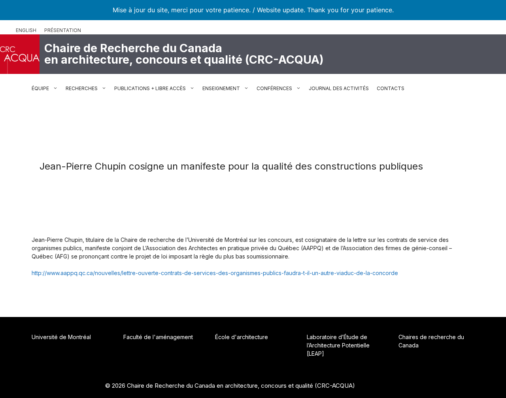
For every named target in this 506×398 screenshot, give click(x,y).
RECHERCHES (82, 88)
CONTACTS (390, 88)
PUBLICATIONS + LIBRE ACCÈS (150, 88)
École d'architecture (241, 337)
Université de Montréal (61, 337)
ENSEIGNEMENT (221, 88)
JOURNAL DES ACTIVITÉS (339, 88)
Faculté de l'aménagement (158, 337)
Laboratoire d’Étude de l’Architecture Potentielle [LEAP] (338, 345)
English (26, 30)
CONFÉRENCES (274, 88)
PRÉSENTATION (62, 30)
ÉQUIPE (40, 88)
